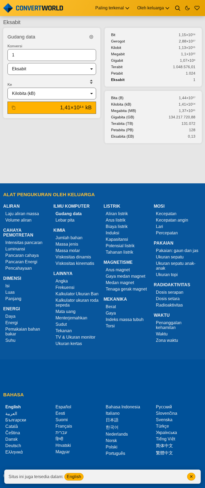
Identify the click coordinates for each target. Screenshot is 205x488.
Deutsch (13, 445)
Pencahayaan (18, 268)
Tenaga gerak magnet (126, 289)
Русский (164, 407)
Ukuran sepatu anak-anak (175, 265)
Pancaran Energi (21, 262)
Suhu (10, 340)
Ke (9, 84)
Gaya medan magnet (125, 276)
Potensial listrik (120, 245)
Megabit (118, 54)
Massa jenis (67, 244)
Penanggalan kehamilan (169, 325)
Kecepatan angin (172, 220)
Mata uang (66, 311)
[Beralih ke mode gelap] (187, 8)
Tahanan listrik (119, 252)
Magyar (63, 452)
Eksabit (118, 80)
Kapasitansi (117, 239)
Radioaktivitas (169, 305)
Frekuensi (65, 287)
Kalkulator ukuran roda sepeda (77, 302)
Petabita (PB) (122, 130)
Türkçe (162, 426)
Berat (111, 306)
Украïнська (166, 432)
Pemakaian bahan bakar (22, 331)
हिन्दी (59, 439)
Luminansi (15, 249)
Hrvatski (63, 445)
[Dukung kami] (197, 8)
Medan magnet (120, 282)
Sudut (61, 324)
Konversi (14, 46)
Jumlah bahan (69, 237)
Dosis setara (168, 298)
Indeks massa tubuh (125, 319)
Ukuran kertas (69, 343)
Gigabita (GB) (122, 117)
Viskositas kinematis (75, 263)
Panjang (13, 298)
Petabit (117, 73)
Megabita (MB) (123, 111)
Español (63, 407)
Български (15, 420)
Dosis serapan (169, 292)
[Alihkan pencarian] (178, 8)
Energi (11, 322)
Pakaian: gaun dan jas (177, 250)
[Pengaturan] (91, 37)
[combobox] (47, 69)
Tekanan (64, 330)
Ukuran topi (167, 274)
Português (115, 453)
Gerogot (118, 41)
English (74, 476)
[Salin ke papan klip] (13, 108)
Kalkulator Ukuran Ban (77, 294)
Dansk (11, 439)
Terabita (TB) (122, 123)
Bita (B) (117, 98)
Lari (159, 226)
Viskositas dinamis (73, 257)
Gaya (111, 313)
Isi (7, 286)
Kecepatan (166, 213)
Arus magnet (118, 270)
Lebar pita (65, 220)
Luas (10, 292)
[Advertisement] (102, 164)
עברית (61, 432)
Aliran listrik (117, 213)
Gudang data (69, 213)
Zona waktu (167, 340)
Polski (111, 447)
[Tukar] (91, 82)
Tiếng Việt (165, 439)
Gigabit (117, 60)
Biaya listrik (117, 226)
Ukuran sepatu (170, 257)
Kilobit (116, 47)
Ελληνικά (14, 452)
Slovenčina (166, 413)
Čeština (12, 433)
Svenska (164, 419)
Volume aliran (18, 220)
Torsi (110, 326)
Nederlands (117, 434)
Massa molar (68, 250)
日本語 (112, 420)
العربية (11, 413)
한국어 (112, 427)
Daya (10, 316)
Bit (113, 35)
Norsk (111, 440)
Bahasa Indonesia (123, 407)
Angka (62, 281)
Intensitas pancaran (23, 242)
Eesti (60, 413)
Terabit (117, 67)
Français (64, 426)
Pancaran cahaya (22, 255)
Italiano (113, 413)
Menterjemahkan (71, 318)
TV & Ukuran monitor (75, 337)
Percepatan (167, 233)
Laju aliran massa (22, 213)
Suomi (62, 419)
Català (11, 426)
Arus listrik (115, 220)
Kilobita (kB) (121, 104)
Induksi (112, 233)
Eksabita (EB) (122, 136)
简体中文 (164, 445)
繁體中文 (164, 453)
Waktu (162, 334)
